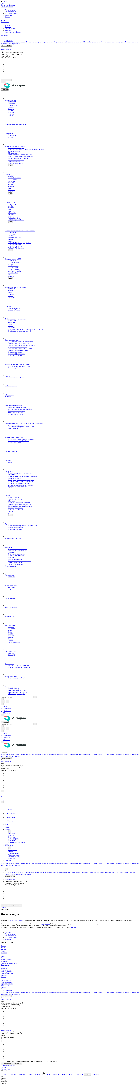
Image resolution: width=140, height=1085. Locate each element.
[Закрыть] (2, 802)
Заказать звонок (6, 45)
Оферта (3, 1067)
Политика (8, 939)
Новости (3, 956)
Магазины (8, 932)
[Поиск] (2, 791)
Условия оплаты (10, 934)
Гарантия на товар (10, 937)
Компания (4, 953)
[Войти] (1, 793)
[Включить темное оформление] (3, 82)
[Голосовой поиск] (3, 701)
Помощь (3, 977)
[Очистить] (35, 697)
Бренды (73, 927)
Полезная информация (15, 920)
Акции (3, 947)
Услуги (3, 951)
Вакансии (4, 961)
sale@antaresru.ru (6, 49)
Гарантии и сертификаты (9, 963)
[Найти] (7, 701)
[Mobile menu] (2, 742)
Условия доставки (10, 936)
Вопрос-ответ (46, 924)
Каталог (3, 946)
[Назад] (9, 831)
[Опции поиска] (2, 699)
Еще (10, 165)
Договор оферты (6, 959)
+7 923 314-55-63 (6, 40)
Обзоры (3, 987)
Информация (5, 965)
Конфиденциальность (8, 1065)
